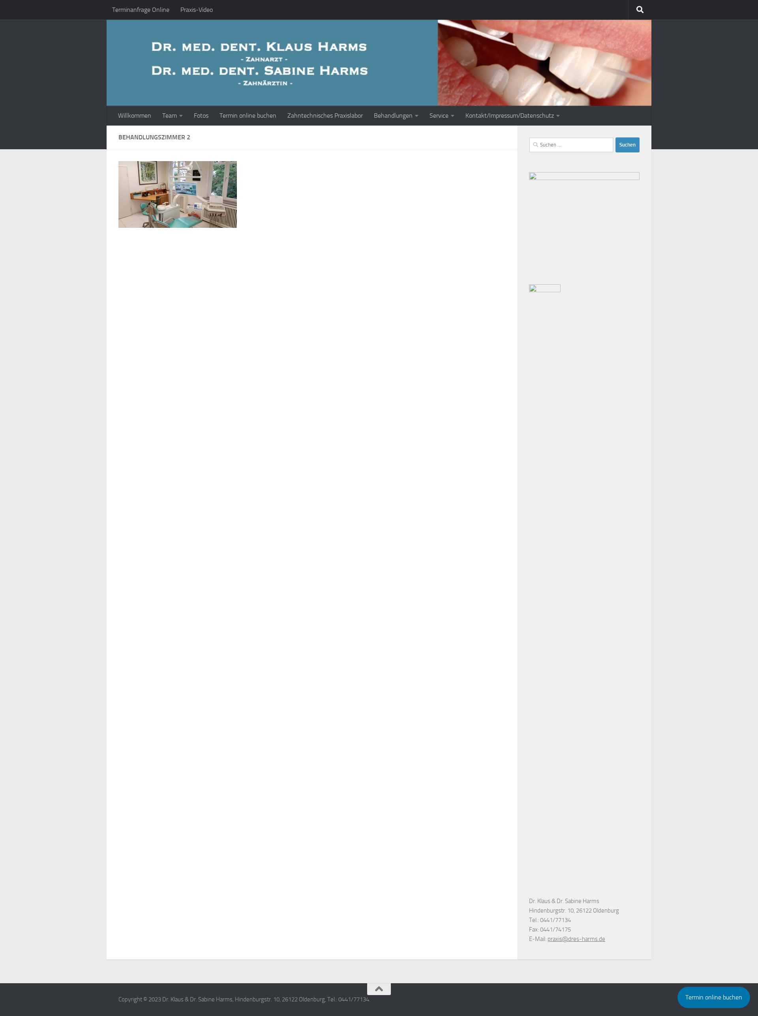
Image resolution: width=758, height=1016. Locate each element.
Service (439, 115)
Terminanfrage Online (140, 9)
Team (169, 115)
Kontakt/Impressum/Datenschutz (509, 115)
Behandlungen (393, 115)
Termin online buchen (248, 115)
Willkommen (134, 115)
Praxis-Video (196, 9)
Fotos (201, 115)
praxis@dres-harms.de (576, 939)
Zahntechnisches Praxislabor (325, 115)
